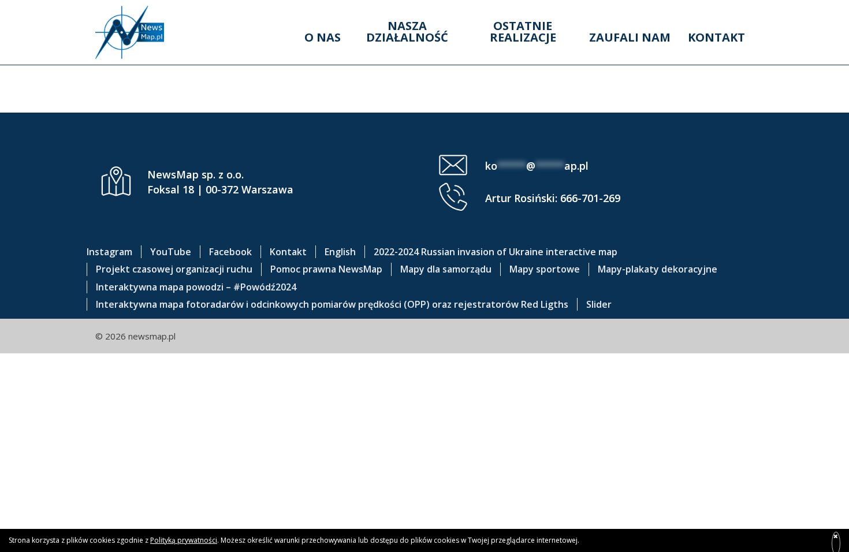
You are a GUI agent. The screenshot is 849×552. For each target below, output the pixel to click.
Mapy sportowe (544, 269)
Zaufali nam (630, 37)
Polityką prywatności (183, 540)
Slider (599, 304)
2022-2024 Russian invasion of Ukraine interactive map (495, 251)
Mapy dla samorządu (445, 269)
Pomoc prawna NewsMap (326, 269)
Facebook (230, 251)
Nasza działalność (407, 31)
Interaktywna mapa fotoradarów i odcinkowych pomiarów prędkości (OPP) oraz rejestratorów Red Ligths (332, 304)
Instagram (109, 251)
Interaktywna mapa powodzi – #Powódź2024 (196, 287)
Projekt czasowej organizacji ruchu (174, 269)
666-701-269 (590, 198)
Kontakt (716, 37)
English (340, 251)
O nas (322, 37)
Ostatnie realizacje (523, 31)
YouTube (170, 251)
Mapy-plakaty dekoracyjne (657, 269)
